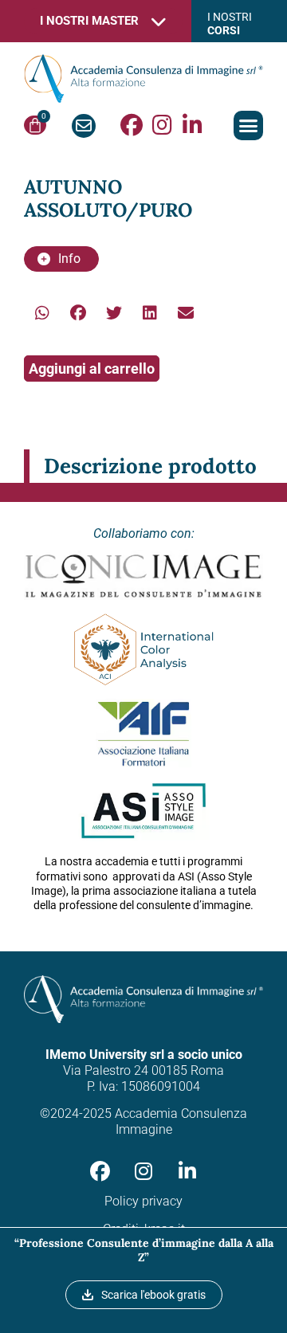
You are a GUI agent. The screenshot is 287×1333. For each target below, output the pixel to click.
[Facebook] (131, 125)
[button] (249, 126)
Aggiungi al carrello (92, 368)
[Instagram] (162, 125)
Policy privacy (143, 1201)
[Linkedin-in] (192, 125)
